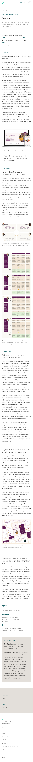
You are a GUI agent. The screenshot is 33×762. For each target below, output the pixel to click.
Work (21, 2)
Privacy (4, 757)
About (25, 2)
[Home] (3, 3)
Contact (4, 739)
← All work (4, 10)
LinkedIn (4, 749)
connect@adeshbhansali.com (10, 746)
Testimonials (5, 736)
